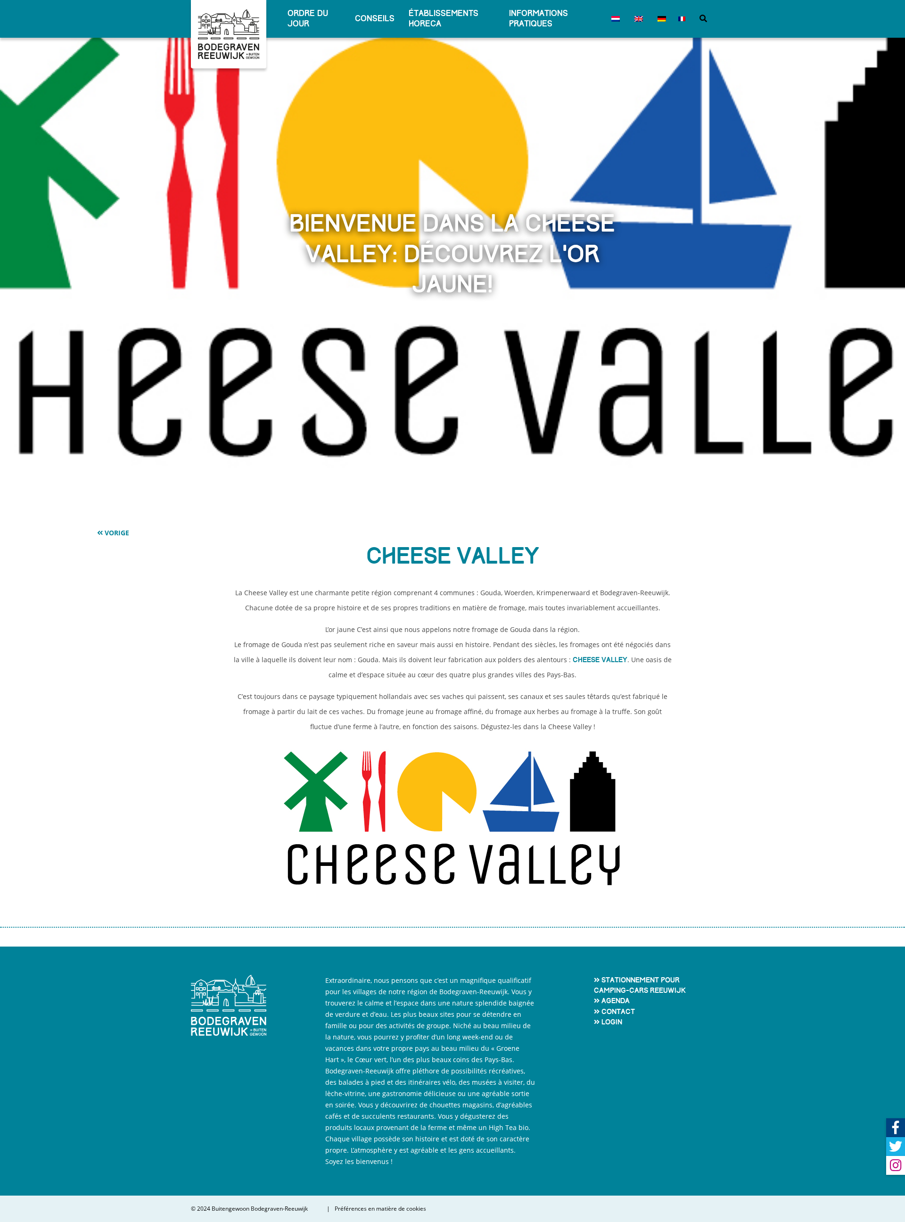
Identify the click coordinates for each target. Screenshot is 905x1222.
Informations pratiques (538, 18)
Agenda (615, 1001)
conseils (375, 19)
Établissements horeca (443, 18)
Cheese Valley (600, 660)
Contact (618, 1011)
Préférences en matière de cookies (380, 1209)
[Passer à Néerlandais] (613, 19)
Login (611, 1022)
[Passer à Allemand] (659, 19)
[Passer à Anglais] (636, 19)
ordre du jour (308, 18)
